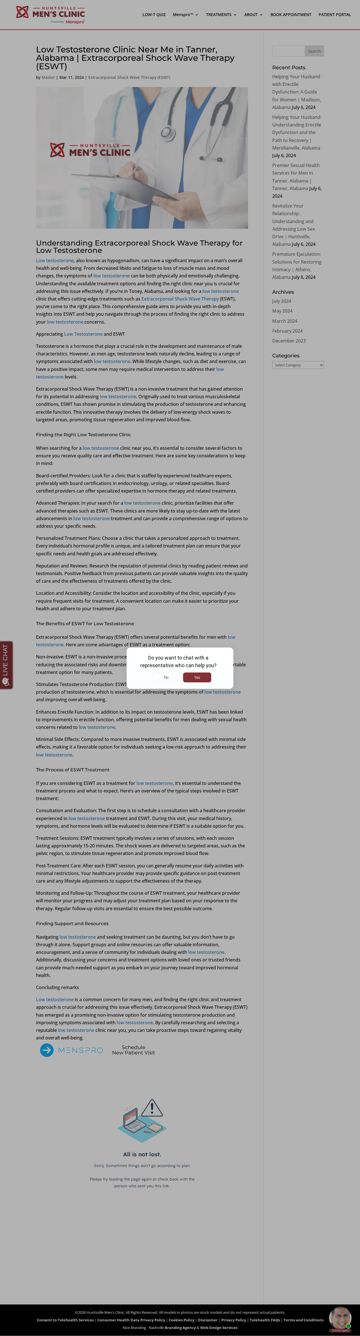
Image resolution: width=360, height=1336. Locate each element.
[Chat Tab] (180, 668)
